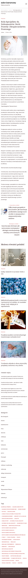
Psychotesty (16, 539)
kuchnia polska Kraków (16, 520)
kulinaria (3, 445)
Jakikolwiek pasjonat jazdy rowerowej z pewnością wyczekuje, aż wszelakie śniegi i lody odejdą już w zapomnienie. (13, 303)
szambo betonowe (16, 558)
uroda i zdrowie (6, 562)
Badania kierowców (18, 506)
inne (2, 441)
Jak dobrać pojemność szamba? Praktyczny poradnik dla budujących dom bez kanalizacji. (12, 377)
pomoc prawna (11, 537)
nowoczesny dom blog (8, 530)
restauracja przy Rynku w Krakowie (11, 551)
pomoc (4, 537)
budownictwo (4, 424)
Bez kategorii (4, 416)
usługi (3, 18)
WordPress (19, 573)
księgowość (5, 520)
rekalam (13, 541)
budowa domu (11, 511)
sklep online (5, 555)
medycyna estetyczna (14, 525)
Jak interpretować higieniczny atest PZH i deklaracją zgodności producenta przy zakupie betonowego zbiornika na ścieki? (12, 390)
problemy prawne (6, 539)
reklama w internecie (8, 544)
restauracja (11, 546)
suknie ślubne (6, 558)
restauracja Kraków (7, 548)
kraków (16, 518)
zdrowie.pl (4, 497)
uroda (2, 481)
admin (2, 32)
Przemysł (3, 457)
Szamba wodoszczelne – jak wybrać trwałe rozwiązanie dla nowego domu (11, 383)
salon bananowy (8, 3)
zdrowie (20, 562)
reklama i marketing (6, 465)
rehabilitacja (5, 541)
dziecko (3, 432)
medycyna (4, 525)
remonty (4, 546)
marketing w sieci (22, 523)
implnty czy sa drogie (20, 516)
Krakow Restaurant (7, 518)
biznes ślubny (22, 509)
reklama (3, 461)
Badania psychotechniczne (9, 509)
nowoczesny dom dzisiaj (8, 532)
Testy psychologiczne (8, 560)
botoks (4, 511)
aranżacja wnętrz (6, 506)
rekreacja (3, 469)
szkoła (25, 558)
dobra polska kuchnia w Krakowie (11, 513)
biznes (3, 420)
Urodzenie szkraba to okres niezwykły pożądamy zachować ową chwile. (14, 364)
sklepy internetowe (6, 473)
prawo (18, 537)
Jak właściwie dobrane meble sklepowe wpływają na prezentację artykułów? (14, 397)
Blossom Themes (5, 573)
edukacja (3, 437)
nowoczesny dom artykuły (9, 527)
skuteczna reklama (16, 555)
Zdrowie (3, 493)
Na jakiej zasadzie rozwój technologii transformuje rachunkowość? (13, 336)
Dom (2, 428)
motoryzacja (4, 449)
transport (3, 477)
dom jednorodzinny (7, 516)
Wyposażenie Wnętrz (6, 489)
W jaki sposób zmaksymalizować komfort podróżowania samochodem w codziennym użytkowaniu (12, 404)
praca (2, 453)
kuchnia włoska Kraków (8, 523)
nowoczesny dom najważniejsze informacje (13, 534)
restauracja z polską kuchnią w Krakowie (13, 553)
